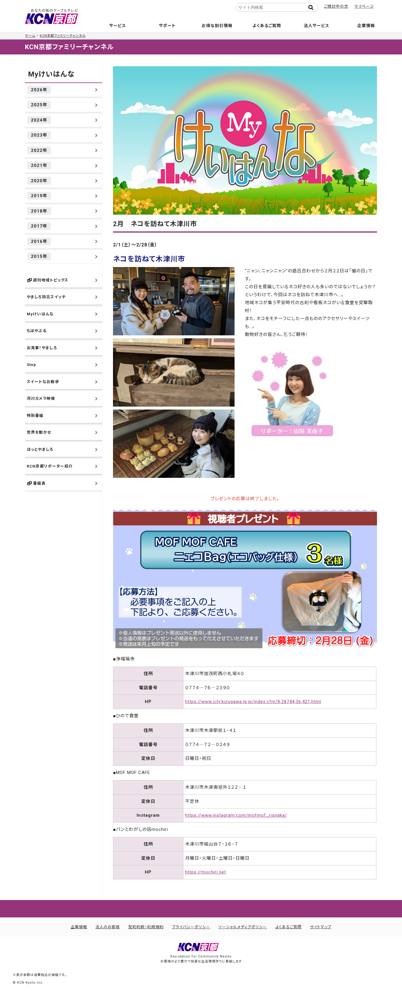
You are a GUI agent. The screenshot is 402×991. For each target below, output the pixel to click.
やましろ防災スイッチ (46, 297)
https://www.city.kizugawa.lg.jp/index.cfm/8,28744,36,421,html (253, 701)
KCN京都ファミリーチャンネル (63, 36)
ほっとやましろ (40, 449)
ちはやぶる (37, 331)
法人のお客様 (107, 927)
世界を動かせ (39, 432)
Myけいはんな (51, 74)
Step (31, 364)
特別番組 (35, 415)
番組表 (39, 483)
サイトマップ (320, 927)
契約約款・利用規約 (146, 927)
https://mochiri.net (205, 872)
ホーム (30, 36)
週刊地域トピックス (51, 280)
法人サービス (316, 25)
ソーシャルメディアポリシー (242, 927)
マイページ (364, 6)
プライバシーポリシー (191, 927)
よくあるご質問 (267, 25)
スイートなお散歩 (43, 382)
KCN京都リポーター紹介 (50, 466)
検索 (313, 7)
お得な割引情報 (217, 25)
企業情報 (366, 25)
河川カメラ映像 (41, 398)
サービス (117, 25)
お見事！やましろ (42, 348)
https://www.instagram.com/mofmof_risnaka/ (236, 815)
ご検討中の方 (336, 6)
